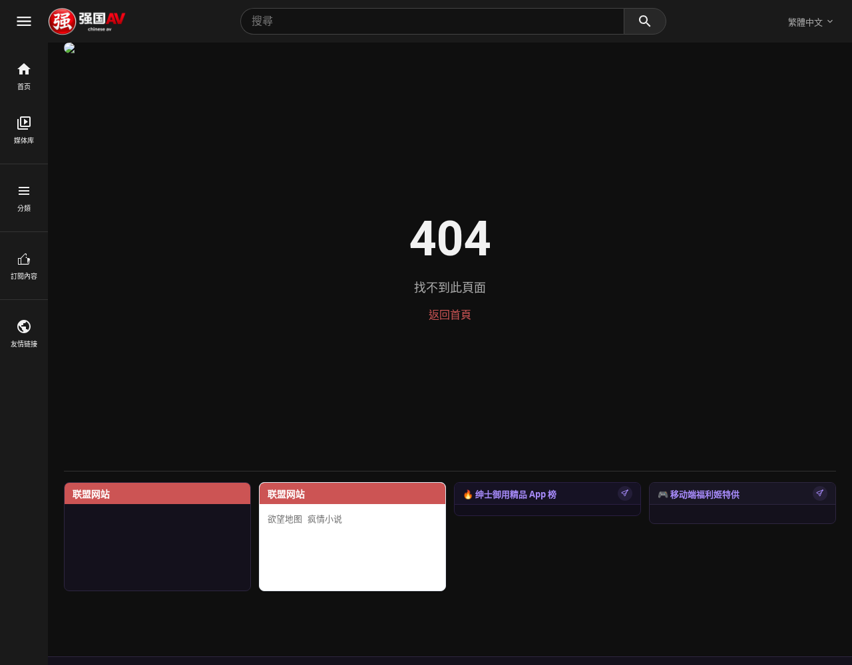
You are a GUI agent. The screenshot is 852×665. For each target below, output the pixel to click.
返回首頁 (450, 315)
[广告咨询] (625, 493)
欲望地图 (285, 519)
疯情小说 (325, 519)
